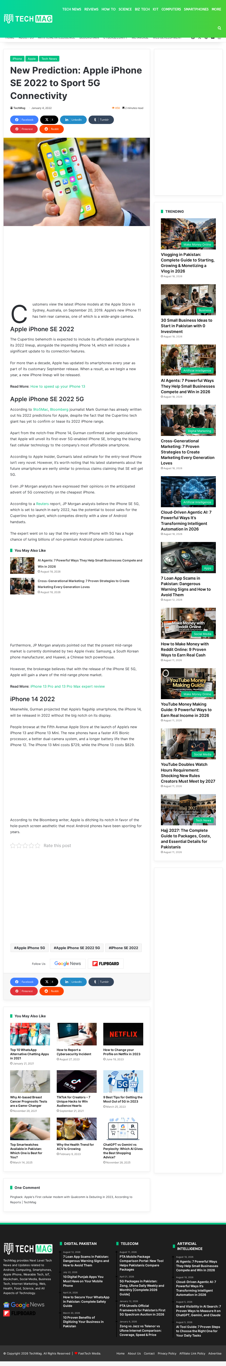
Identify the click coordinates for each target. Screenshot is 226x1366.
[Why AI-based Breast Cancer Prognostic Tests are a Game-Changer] (30, 1081)
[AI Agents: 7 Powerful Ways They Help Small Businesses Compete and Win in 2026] (22, 565)
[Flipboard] (106, 964)
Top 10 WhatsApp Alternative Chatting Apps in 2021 (29, 1054)
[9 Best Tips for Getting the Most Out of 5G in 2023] (123, 1081)
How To (109, 9)
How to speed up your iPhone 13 (57, 386)
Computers (171, 9)
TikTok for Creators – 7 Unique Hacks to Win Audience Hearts (73, 1101)
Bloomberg (59, 409)
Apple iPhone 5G (30, 948)
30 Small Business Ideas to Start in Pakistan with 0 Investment (186, 326)
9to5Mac (40, 409)
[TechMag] (28, 19)
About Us (134, 1353)
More (216, 9)
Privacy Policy (167, 1353)
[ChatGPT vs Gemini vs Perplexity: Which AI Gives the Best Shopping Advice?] (123, 1129)
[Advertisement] (76, 264)
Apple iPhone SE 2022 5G (78, 948)
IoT (155, 9)
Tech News (71, 9)
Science (125, 9)
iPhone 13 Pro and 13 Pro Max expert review (67, 686)
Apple (32, 58)
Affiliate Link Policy (192, 1353)
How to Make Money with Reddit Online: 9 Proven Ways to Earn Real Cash (185, 649)
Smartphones (196, 9)
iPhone (17, 58)
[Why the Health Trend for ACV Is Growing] (77, 1129)
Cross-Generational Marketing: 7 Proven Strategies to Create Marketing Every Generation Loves (188, 452)
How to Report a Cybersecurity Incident (74, 1052)
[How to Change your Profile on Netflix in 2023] (123, 1034)
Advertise (215, 1353)
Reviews (91, 9)
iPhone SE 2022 (124, 948)
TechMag (19, 108)
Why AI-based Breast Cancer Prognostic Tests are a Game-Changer (28, 1101)
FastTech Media (89, 1353)
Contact (149, 1353)
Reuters (42, 503)
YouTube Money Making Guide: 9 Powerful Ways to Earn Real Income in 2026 (186, 710)
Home (121, 1353)
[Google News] (68, 964)
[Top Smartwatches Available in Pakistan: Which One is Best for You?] (30, 1129)
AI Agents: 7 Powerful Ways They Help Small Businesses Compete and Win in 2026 (188, 386)
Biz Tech (142, 9)
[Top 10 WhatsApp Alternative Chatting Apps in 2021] (30, 1034)
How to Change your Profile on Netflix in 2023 (121, 1052)
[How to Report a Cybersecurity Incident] (77, 1034)
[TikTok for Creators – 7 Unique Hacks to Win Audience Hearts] (77, 1081)
